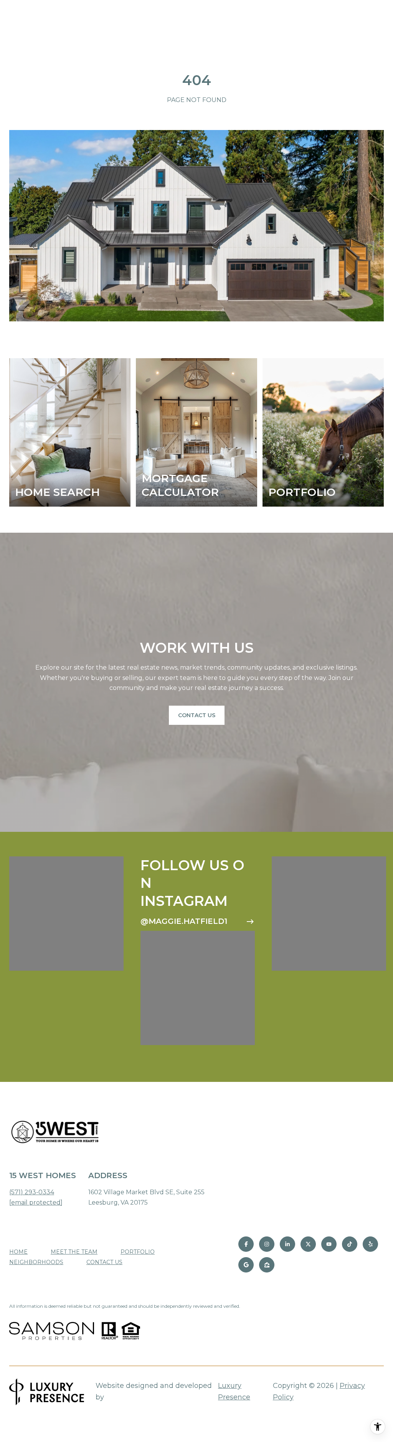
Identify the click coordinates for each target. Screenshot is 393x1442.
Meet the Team (74, 1251)
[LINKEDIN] (287, 1244)
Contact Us (196, 715)
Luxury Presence (234, 1391)
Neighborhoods (36, 1262)
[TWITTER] (308, 1244)
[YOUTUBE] (329, 1244)
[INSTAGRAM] (266, 1244)
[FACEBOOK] (246, 1244)
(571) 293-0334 (31, 1192)
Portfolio (138, 1251)
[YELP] (370, 1244)
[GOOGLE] (246, 1264)
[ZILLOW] (266, 1264)
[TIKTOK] (349, 1244)
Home (18, 1251)
